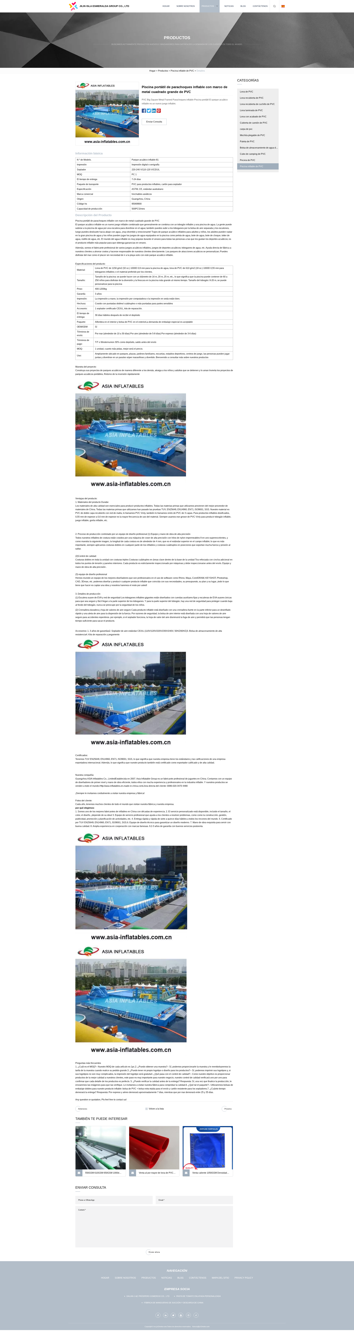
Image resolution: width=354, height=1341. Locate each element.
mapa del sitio (220, 1278)
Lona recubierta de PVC (252, 98)
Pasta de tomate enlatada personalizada (198, 1296)
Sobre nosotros (185, 6)
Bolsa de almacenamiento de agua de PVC (258, 149)
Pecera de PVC (247, 160)
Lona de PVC (246, 91)
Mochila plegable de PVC (252, 135)
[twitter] (173, 1315)
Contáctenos (260, 6)
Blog (243, 6)
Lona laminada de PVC (251, 110)
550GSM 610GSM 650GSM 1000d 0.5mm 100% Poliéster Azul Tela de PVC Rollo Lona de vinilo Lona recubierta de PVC (102, 1174)
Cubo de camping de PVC (253, 154)
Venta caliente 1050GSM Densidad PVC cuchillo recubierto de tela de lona (209, 1174)
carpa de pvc (246, 129)
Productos (208, 6)
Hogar (166, 6)
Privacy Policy (244, 1278)
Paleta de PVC (247, 141)
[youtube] (180, 1315)
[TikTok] (196, 1315)
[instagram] (188, 1315)
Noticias (229, 6)
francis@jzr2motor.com (200, 1327)
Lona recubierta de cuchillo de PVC (257, 104)
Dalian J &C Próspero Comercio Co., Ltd (148, 1296)
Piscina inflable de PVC (182, 71)
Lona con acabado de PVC (253, 116)
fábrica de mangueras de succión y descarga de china (173, 1303)
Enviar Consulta (154, 122)
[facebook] (158, 1315)
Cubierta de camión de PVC (253, 123)
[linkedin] (165, 1315)
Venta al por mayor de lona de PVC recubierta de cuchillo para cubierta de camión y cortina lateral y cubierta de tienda (157, 1174)
